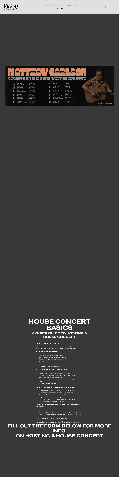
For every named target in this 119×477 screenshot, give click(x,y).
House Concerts (70, 5)
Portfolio (72, 7)
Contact (62, 8)
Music (56, 5)
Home (45, 5)
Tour (61, 5)
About (56, 8)
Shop (59, 7)
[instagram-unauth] (106, 7)
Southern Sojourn (49, 7)
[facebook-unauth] (109, 7)
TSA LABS (65, 7)
